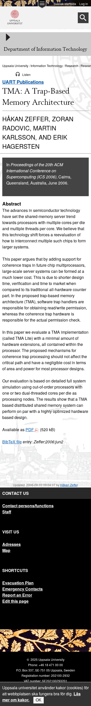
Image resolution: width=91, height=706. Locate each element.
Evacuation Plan (18, 583)
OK (38, 700)
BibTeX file (12, 442)
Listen (26, 74)
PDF (30, 429)
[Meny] (8, 37)
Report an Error (17, 595)
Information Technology (47, 65)
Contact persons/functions (28, 506)
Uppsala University (15, 65)
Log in (83, 3)
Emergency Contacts (22, 589)
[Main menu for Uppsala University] (42, 5)
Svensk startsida (65, 3)
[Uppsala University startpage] (15, 26)
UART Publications (23, 81)
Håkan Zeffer (69, 485)
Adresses (11, 544)
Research (71, 65)
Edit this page (15, 601)
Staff (6, 512)
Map (6, 550)
